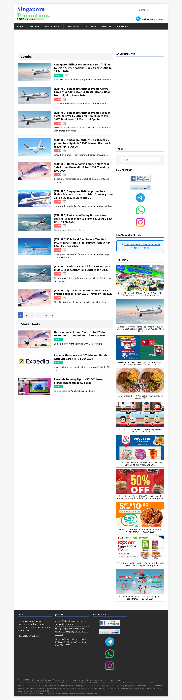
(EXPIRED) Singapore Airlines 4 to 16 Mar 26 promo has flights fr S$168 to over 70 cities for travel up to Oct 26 (83, 143)
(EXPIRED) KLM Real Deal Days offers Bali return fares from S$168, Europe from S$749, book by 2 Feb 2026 (82, 243)
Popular (106, 26)
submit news (108, 680)
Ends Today (72, 26)
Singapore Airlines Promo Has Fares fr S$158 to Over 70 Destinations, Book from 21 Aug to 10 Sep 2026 (83, 68)
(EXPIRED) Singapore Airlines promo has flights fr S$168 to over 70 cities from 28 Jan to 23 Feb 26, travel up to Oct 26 (83, 194)
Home (20, 26)
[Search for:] (150, 10)
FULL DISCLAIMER (49, 691)
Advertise (36, 636)
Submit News (24, 636)
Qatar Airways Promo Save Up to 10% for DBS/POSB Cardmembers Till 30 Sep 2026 (80, 333)
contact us (117, 680)
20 (45, 315)
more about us (24, 630)
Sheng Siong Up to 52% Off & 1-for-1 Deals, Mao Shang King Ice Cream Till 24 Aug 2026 (71, 631)
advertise (98, 680)
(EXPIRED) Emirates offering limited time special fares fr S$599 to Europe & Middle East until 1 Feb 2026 (83, 218)
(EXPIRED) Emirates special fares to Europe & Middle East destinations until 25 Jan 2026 (82, 268)
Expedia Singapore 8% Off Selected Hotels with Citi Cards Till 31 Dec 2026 (80, 357)
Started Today (53, 26)
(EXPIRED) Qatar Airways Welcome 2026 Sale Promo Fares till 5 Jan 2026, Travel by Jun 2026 (83, 292)
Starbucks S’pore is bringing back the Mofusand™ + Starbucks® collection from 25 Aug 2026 (70, 642)
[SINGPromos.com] (91, 13)
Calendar (122, 26)
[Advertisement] (91, 39)
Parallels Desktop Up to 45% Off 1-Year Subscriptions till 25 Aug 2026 (79, 380)
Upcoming (90, 26)
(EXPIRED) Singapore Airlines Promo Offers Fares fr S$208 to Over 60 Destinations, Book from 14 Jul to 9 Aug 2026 (82, 92)
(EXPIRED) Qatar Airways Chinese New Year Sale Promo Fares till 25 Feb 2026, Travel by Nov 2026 (81, 167)
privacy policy (84, 680)
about (92, 680)
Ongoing (34, 26)
